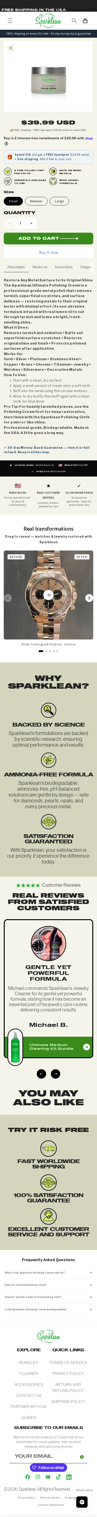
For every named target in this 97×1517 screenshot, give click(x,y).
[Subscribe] (82, 1457)
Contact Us (29, 1395)
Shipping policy (74, 1497)
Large (59, 201)
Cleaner (28, 1373)
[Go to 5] (57, 651)
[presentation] (41, 1074)
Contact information (51, 1504)
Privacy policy (26, 1497)
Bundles (28, 1362)
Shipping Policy (68, 1401)
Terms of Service (68, 1362)
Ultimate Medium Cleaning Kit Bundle (51, 1047)
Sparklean (27, 1489)
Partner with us (29, 1406)
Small (13, 201)
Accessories (29, 1384)
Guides (28, 1417)
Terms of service (50, 1497)
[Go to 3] (50, 651)
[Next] (89, 598)
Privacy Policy (68, 1373)
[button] (9, 20)
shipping (25, 130)
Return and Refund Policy (68, 1387)
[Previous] (8, 598)
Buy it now (48, 252)
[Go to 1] (41, 651)
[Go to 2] (46, 651)
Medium (36, 201)
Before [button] (16, 556)
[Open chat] (82, 1502)
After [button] (82, 556)
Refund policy (84, 1490)
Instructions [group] (64, 267)
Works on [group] (39, 267)
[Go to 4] (54, 651)
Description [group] (16, 267)
